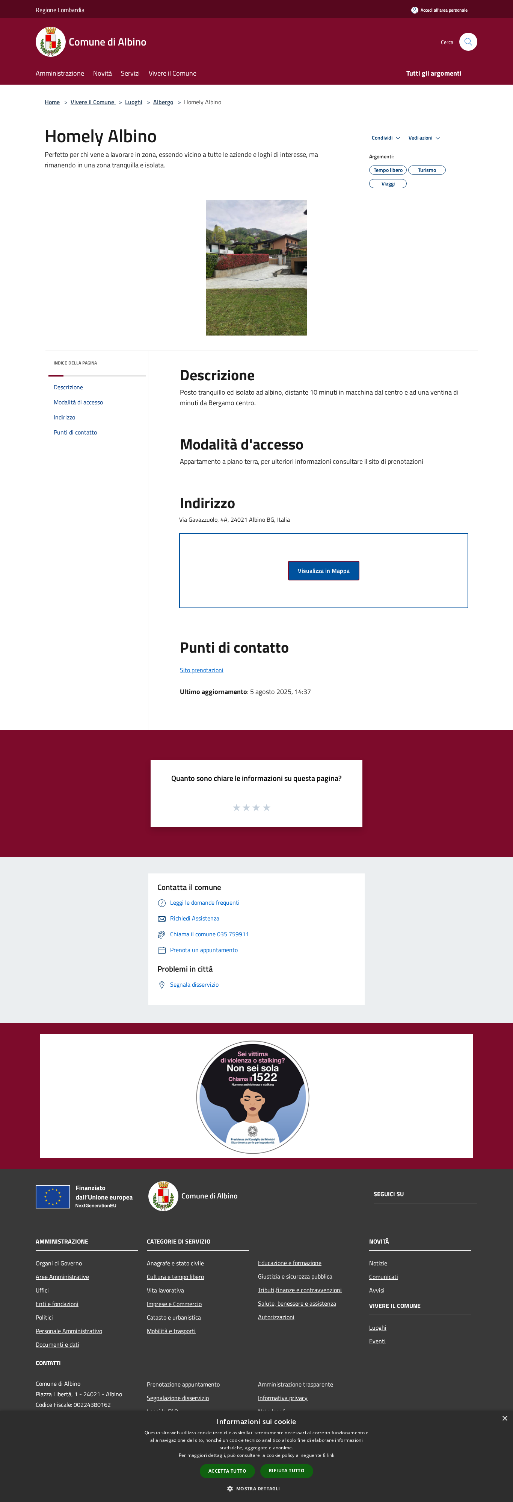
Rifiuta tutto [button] (287, 1470)
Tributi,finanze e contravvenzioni (300, 1289)
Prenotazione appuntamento (183, 1384)
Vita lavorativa (165, 1290)
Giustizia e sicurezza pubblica (295, 1276)
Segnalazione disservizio (178, 1397)
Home (52, 101)
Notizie (378, 1263)
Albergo (163, 101)
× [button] (504, 1419)
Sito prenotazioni (201, 669)
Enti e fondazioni (57, 1303)
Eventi (377, 1341)
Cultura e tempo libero (175, 1276)
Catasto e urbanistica (174, 1317)
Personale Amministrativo (69, 1330)
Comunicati (383, 1276)
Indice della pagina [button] (75, 362)
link (330, 1455)
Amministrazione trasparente (295, 1384)
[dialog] (256, 1456)
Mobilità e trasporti (171, 1330)
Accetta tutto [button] (227, 1471)
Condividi (383, 138)
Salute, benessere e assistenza (297, 1303)
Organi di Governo (59, 1263)
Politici (44, 1317)
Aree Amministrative (62, 1276)
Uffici (42, 1290)
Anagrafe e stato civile (175, 1263)
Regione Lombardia (60, 9)
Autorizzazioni (276, 1316)
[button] (256, 1488)
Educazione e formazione (289, 1262)
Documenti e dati (57, 1344)
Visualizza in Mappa (324, 570)
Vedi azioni (421, 138)
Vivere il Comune (93, 101)
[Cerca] (468, 42)
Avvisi (377, 1290)
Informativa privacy (283, 1397)
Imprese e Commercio (174, 1303)
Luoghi (133, 101)
